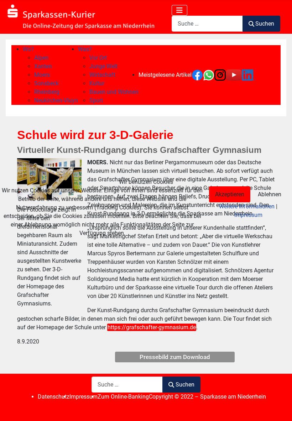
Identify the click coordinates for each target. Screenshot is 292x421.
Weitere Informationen (247, 206)
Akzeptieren (229, 194)
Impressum (248, 215)
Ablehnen (269, 194)
